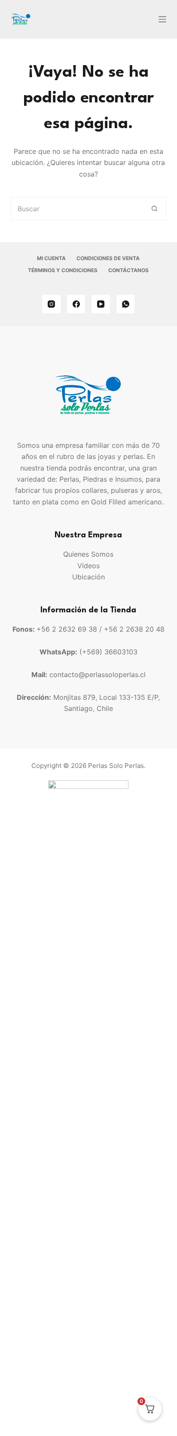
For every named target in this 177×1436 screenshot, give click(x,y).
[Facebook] (76, 304)
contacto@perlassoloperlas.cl (97, 674)
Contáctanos (128, 270)
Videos (88, 565)
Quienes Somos (88, 554)
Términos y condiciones (63, 270)
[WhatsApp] (125, 304)
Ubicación (88, 577)
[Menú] (162, 19)
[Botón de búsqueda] (154, 208)
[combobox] (77, 208)
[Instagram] (51, 304)
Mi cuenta (51, 258)
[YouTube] (101, 304)
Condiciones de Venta (108, 258)
